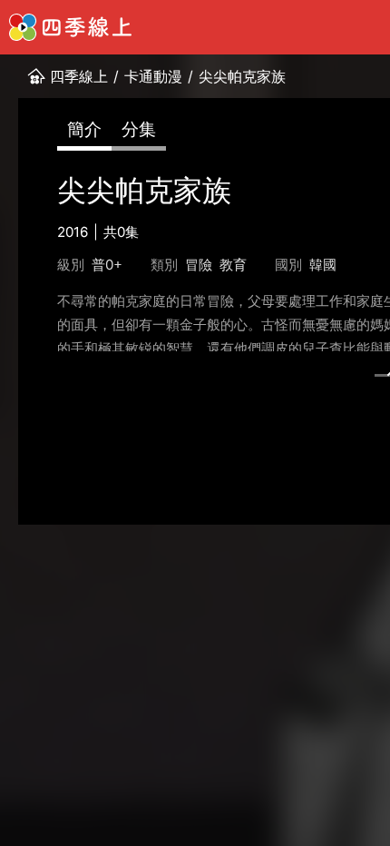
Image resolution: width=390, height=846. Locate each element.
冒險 (198, 264)
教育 (233, 264)
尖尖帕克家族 (242, 76)
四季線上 (79, 76)
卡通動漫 (153, 76)
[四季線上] (70, 27)
